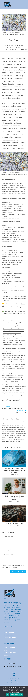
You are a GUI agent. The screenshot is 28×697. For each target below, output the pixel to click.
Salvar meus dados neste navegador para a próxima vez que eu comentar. (13, 566)
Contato (6, 650)
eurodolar (4, 400)
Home (5, 630)
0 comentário (23, 49)
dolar (21, 399)
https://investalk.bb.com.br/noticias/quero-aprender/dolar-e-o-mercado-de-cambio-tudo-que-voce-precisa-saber (14, 342)
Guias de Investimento (10, 637)
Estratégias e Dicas (9, 635)
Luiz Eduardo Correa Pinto (14, 45)
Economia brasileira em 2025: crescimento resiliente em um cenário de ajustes (14, 470)
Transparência (7, 655)
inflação (9, 400)
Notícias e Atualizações (9, 49)
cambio (5, 399)
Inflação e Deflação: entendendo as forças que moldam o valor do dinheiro (14, 497)
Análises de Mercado (9, 632)
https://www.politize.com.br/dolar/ (12, 321)
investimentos (15, 400)
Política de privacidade (10, 652)
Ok (7, 694)
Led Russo (18, 683)
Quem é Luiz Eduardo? (10, 647)
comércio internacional (14, 399)
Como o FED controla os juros (14, 523)
